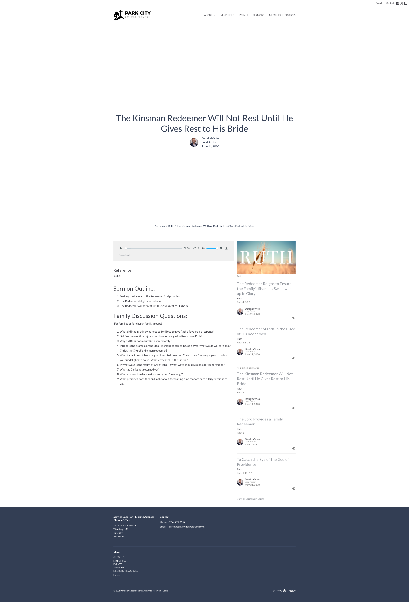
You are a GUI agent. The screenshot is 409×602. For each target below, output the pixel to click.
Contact (390, 3)
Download (124, 255)
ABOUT (208, 15)
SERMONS (258, 15)
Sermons (160, 225)
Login (165, 590)
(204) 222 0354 (177, 522)
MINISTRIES (227, 15)
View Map (118, 536)
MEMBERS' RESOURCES (282, 15)
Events (116, 575)
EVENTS (243, 15)
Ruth (170, 225)
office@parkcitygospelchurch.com (186, 526)
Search (379, 3)
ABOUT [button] (117, 557)
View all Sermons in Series (250, 498)
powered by (282, 593)
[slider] (153, 248)
